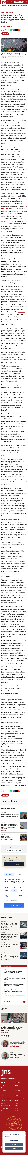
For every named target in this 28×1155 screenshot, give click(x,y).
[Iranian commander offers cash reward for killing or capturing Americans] (14, 1018)
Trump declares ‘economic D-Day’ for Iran (9, 945)
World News (3, 942)
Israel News (9, 12)
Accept (14, 1144)
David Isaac (4, 818)
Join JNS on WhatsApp (15, 850)
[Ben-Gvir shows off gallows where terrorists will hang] (23, 815)
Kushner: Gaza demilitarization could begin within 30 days (8, 837)
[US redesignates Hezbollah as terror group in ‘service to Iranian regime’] (23, 935)
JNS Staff (3, 830)
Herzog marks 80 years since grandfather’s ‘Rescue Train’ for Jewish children (14, 978)
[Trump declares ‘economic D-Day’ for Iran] (23, 945)
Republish (5, 33)
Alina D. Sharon (6, 26)
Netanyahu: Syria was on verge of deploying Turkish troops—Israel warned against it (9, 826)
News (2, 12)
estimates (21, 312)
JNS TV (4, 1009)
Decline (14, 1148)
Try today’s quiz (14, 864)
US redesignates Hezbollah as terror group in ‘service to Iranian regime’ (9, 936)
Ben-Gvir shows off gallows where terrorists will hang (10, 815)
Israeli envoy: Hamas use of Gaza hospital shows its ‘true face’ (13, 972)
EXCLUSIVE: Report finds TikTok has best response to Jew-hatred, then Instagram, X (9, 925)
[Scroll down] (24, 1002)
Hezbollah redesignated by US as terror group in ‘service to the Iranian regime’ (14, 996)
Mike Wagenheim (5, 939)
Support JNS (18, 2)
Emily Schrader (4, 1032)
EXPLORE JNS (6, 917)
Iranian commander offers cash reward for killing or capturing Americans (12, 1028)
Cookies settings (14, 1140)
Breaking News (8, 966)
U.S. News (3, 921)
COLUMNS (5, 1036)
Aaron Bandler (5, 929)
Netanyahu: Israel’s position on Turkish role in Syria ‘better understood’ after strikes (9, 957)
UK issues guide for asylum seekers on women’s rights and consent (14, 984)
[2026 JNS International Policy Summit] (14, 1124)
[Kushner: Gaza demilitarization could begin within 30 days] (23, 837)
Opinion (12, 1052)
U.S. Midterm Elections (21, 5)
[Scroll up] (22, 1002)
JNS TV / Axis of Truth (5, 1025)
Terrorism (5, 795)
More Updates (6, 1001)
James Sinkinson (14, 1059)
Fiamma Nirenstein (14, 1046)
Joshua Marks (4, 961)
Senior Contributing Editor (16, 1040)
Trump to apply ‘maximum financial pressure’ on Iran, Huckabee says (13, 990)
